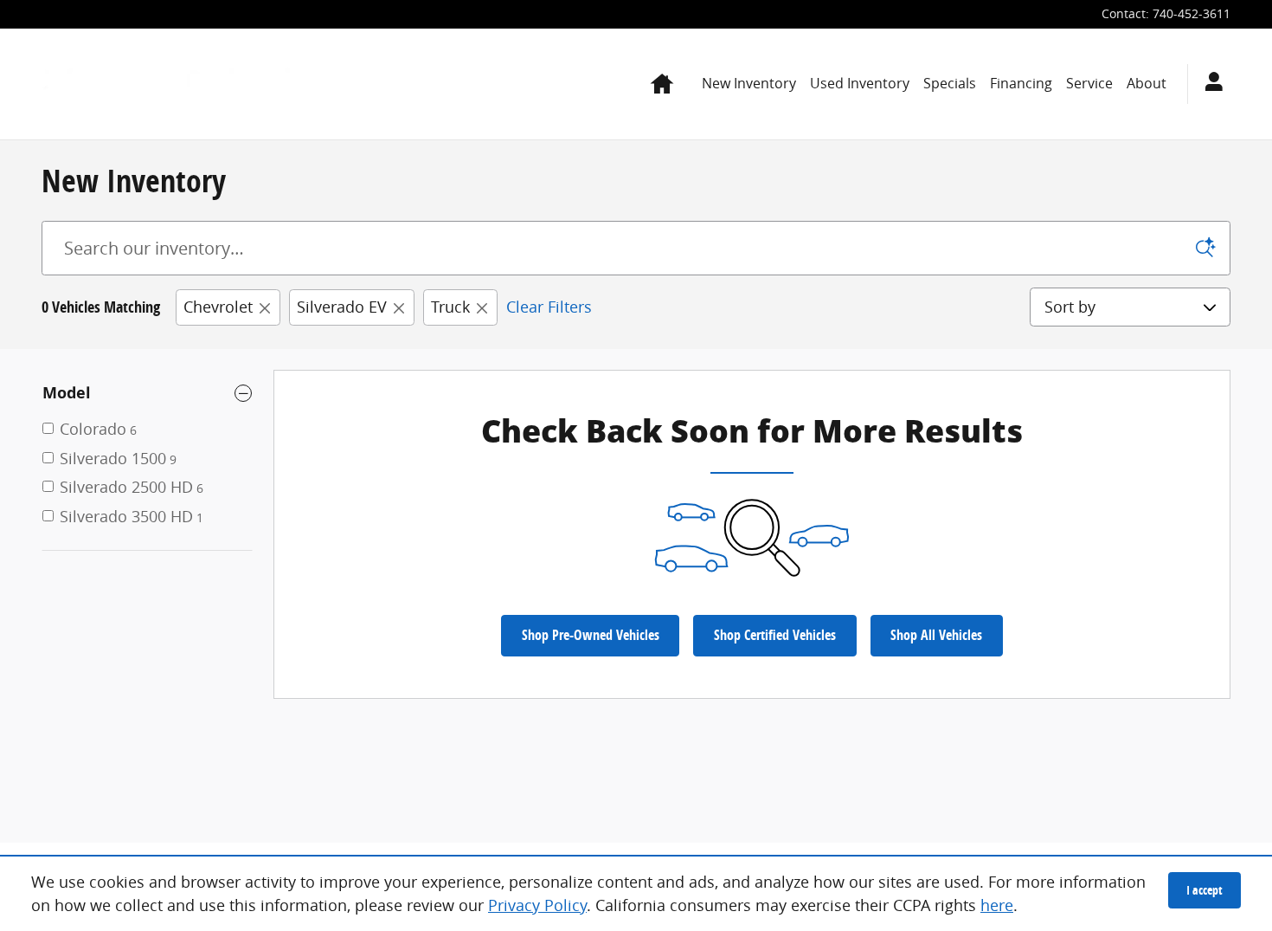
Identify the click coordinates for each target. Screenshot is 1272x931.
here (996, 905)
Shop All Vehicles (936, 634)
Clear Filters (549, 306)
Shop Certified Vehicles (775, 634)
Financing (1021, 83)
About (1146, 83)
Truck (450, 306)
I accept (1204, 890)
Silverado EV (342, 306)
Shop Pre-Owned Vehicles (590, 634)
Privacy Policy (537, 905)
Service (1089, 83)
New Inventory (749, 83)
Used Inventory (859, 83)
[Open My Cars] (1209, 84)
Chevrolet (218, 306)
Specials (949, 83)
